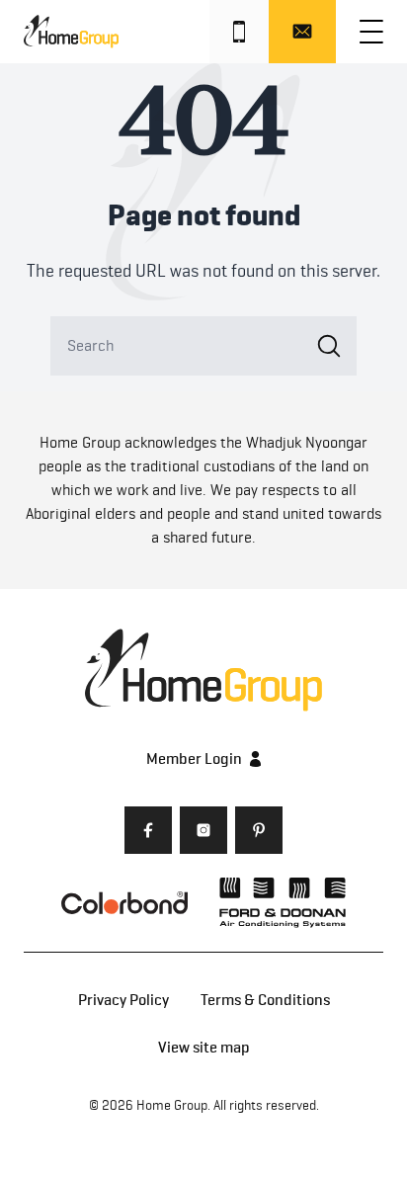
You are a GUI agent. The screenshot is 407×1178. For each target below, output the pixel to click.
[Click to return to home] (71, 31)
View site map (204, 1047)
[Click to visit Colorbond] (124, 902)
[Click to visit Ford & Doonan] (282, 903)
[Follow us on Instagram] (203, 830)
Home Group (171, 1105)
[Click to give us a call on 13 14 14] (239, 31)
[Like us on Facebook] (148, 830)
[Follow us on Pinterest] (259, 830)
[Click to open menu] (371, 31)
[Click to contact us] (302, 31)
